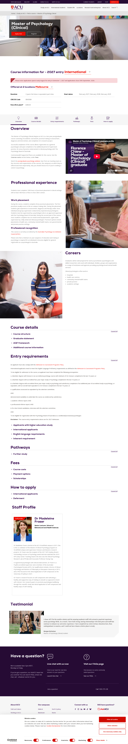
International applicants (25, 429)
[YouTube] (84, 709)
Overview (18, 121)
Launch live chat (52, 676)
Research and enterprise (93, 7)
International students (58, 7)
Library (99, 2)
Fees (91, 121)
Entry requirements (57, 121)
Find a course (31, 13)
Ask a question (53, 689)
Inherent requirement (24, 438)
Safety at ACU (56, 2)
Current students (88, 2)
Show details (100, 740)
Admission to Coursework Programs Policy (50, 365)
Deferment (18, 498)
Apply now (18, 34)
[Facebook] (75, 709)
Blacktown (41, 713)
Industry (27, 2)
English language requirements (29, 434)
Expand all (114, 331)
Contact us (114, 2)
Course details (36, 121)
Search (114, 7)
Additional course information (28, 347)
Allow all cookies (112, 719)
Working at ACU (16, 713)
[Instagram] (78, 709)
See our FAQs (88, 676)
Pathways (76, 121)
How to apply (108, 121)
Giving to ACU (44, 2)
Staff (106, 2)
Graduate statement (23, 338)
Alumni (35, 2)
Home (13, 13)
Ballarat (40, 709)
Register (34, 34)
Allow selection (112, 725)
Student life (71, 7)
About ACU (106, 7)
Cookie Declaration (54, 726)
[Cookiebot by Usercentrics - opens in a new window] (12, 740)
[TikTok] (87, 709)
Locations (80, 7)
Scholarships (19, 478)
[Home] (17, 8)
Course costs (19, 469)
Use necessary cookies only (112, 731)
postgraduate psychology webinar (29, 161)
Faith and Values (16, 2)
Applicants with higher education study (33, 425)
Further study (20, 454)
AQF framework (21, 343)
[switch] (55, 740)
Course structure (21, 334)
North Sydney (56, 709)
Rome (54, 713)
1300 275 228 (103, 689)
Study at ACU (45, 7)
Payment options (21, 474)
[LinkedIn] (81, 709)
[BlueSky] (90, 709)
